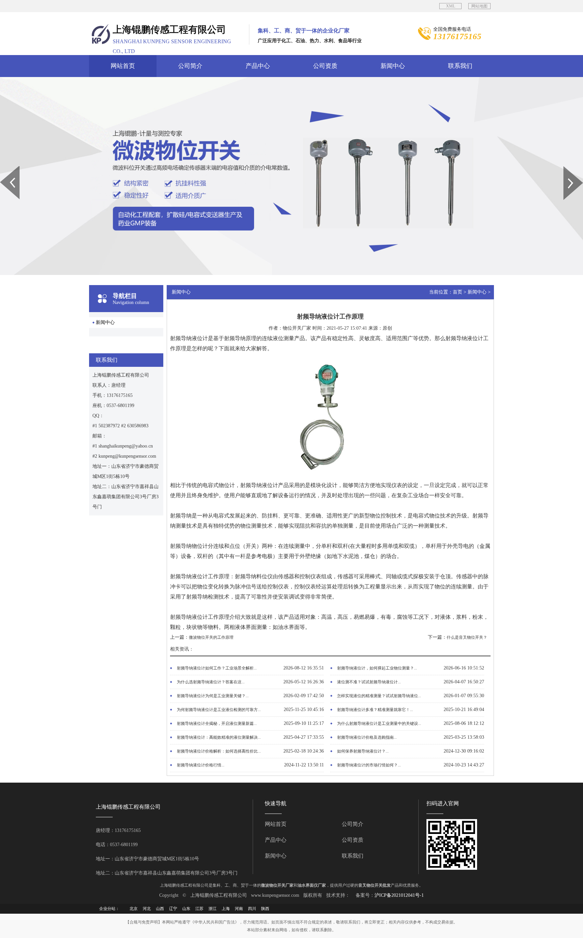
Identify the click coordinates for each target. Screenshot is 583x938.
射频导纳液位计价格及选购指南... (367, 737)
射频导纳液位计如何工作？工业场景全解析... (217, 668)
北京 (134, 908)
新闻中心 (393, 65)
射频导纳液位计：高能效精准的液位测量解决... (219, 737)
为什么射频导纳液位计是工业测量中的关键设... (379, 723)
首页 (457, 292)
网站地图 (479, 6)
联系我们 (460, 65)
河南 (239, 908)
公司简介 (190, 65)
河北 (147, 908)
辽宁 (173, 908)
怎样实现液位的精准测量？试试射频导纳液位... (379, 695)
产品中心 (258, 65)
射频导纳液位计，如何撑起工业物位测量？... (377, 668)
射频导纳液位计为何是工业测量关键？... (213, 695)
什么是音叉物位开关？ (467, 637)
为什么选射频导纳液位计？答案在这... (211, 682)
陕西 (265, 908)
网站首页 (123, 65)
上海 (226, 908)
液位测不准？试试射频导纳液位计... (369, 682)
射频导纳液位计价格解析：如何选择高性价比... (219, 751)
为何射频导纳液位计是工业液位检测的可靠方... (219, 709)
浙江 (213, 908)
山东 (186, 908)
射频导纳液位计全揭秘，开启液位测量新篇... (217, 723)
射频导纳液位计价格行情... (200, 765)
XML (450, 6)
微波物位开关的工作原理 (211, 637)
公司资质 (325, 65)
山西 (160, 908)
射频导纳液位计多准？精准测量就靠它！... (375, 709)
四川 (252, 908)
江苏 (199, 908)
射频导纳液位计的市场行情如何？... (369, 765)
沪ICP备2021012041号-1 (399, 895)
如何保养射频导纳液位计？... (363, 751)
